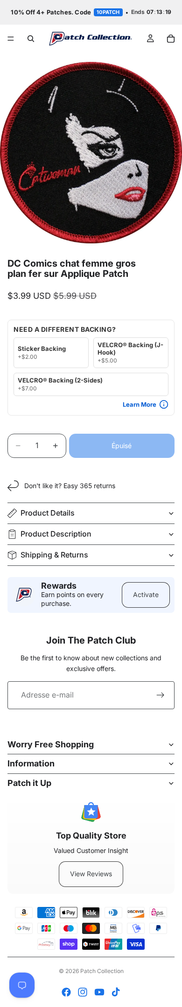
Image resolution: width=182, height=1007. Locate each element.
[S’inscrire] (160, 695)
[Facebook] (66, 992)
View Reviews (91, 874)
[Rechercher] (31, 38)
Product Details (48, 512)
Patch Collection (102, 970)
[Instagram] (82, 992)
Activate (146, 594)
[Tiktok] (115, 992)
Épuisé (122, 446)
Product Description (56, 533)
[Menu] (10, 38)
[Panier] (171, 38)
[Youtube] (99, 992)
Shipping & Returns (54, 554)
